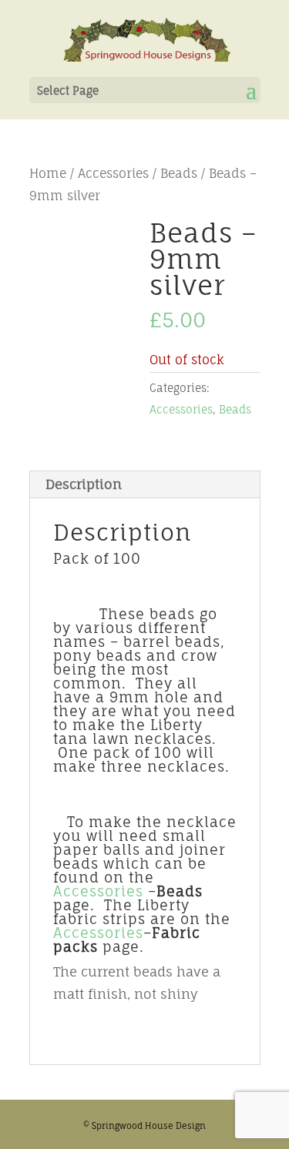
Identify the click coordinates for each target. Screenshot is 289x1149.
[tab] (145, 484)
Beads (178, 173)
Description (83, 484)
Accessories (113, 173)
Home (47, 173)
